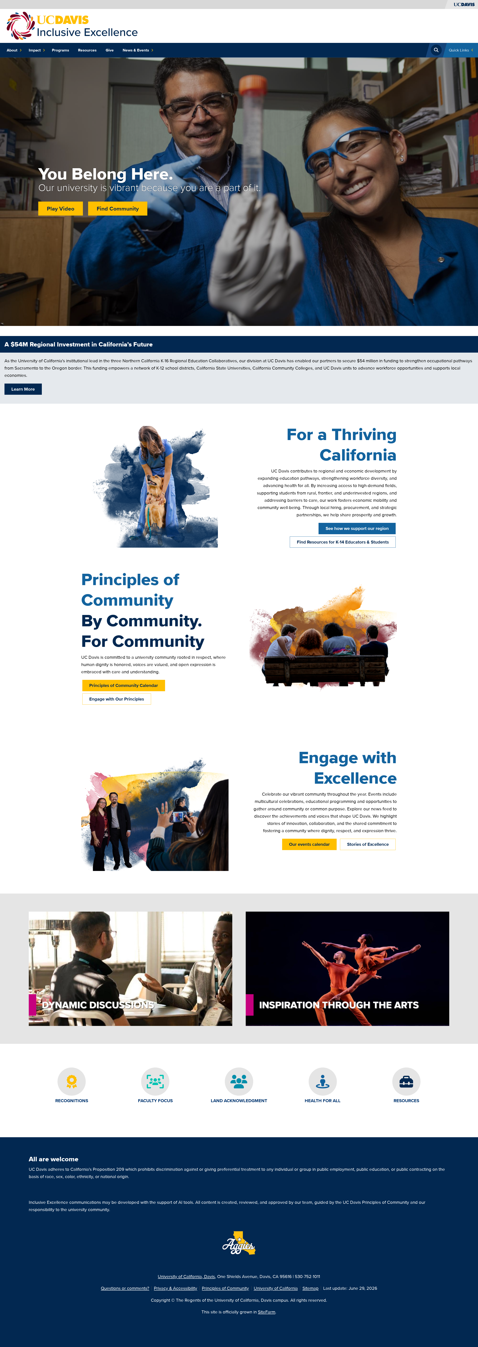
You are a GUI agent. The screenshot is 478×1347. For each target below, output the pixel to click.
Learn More (23, 389)
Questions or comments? (125, 1288)
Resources (87, 50)
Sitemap (310, 1288)
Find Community (118, 208)
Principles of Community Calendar (123, 685)
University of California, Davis (186, 1276)
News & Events (136, 50)
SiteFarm (266, 1312)
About (12, 50)
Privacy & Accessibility (175, 1288)
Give (110, 50)
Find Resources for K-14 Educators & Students (343, 542)
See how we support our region (357, 528)
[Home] (72, 25)
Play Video (60, 208)
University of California (276, 1288)
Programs (60, 50)
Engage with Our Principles (116, 699)
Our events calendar (309, 844)
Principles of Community (225, 1288)
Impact (35, 50)
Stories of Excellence (368, 844)
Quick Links (459, 50)
